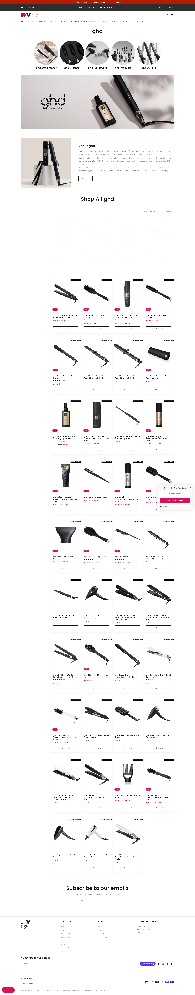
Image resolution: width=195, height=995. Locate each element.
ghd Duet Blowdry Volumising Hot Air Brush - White (64, 738)
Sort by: (145, 212)
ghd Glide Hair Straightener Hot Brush (96, 676)
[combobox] (97, 15)
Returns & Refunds (65, 934)
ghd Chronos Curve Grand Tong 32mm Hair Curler (126, 377)
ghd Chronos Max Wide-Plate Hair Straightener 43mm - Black (126, 617)
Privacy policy (47, 990)
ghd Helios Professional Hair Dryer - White (96, 856)
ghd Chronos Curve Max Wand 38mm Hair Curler (156, 558)
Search (100, 926)
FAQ (61, 941)
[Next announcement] (127, 7)
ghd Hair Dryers (97, 68)
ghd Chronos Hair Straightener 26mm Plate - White (127, 857)
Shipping (62, 930)
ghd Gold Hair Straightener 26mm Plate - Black (65, 316)
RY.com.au (28, 990)
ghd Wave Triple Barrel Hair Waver (127, 737)
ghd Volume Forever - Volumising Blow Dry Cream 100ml (65, 499)
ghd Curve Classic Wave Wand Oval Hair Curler (126, 676)
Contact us (140, 937)
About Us (62, 944)
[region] (97, 2)
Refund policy (66, 990)
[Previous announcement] (68, 7)
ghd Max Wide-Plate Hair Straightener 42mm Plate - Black (158, 617)
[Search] (120, 15)
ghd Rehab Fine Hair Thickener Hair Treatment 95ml (126, 499)
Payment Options (65, 937)
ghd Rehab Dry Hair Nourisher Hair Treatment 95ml (157, 439)
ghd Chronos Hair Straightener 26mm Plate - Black (96, 797)
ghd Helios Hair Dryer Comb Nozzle (127, 796)
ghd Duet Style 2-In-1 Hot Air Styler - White (159, 676)
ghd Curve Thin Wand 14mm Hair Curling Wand (127, 438)
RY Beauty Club (103, 937)
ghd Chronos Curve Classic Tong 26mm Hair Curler (96, 377)
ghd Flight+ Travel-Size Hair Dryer (65, 856)
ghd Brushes (72, 68)
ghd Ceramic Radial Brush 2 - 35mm (96, 316)
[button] (25, 21)
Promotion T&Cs (65, 948)
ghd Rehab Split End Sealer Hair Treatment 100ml (127, 258)
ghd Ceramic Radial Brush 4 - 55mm (96, 258)
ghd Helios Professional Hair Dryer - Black (158, 737)
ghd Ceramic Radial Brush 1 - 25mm (158, 316)
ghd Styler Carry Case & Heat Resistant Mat (64, 258)
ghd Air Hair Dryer (92, 615)
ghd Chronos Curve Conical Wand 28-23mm (65, 616)
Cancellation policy (87, 990)
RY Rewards (63, 952)
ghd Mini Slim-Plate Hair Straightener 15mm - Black (65, 676)
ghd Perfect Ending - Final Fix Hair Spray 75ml (126, 316)
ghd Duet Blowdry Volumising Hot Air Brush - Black (157, 797)
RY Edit (100, 930)
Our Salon (101, 934)
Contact (62, 926)
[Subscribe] (113, 900)
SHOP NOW (85, 179)
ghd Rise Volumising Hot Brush (64, 377)
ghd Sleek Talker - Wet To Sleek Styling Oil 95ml (64, 438)
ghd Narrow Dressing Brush (96, 497)
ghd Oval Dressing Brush (95, 557)
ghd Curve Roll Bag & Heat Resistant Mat (158, 377)
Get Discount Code (175, 501)
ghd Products (123, 68)
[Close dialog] (190, 487)
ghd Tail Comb (121, 557)
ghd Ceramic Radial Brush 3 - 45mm (158, 258)
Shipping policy (76, 990)
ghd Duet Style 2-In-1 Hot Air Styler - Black (96, 737)
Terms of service (57, 990)
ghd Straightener (46, 68)
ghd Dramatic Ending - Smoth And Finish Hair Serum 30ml (96, 439)
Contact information (99, 990)
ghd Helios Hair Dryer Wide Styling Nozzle (65, 558)
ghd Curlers (148, 68)
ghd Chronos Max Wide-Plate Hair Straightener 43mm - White (64, 797)
